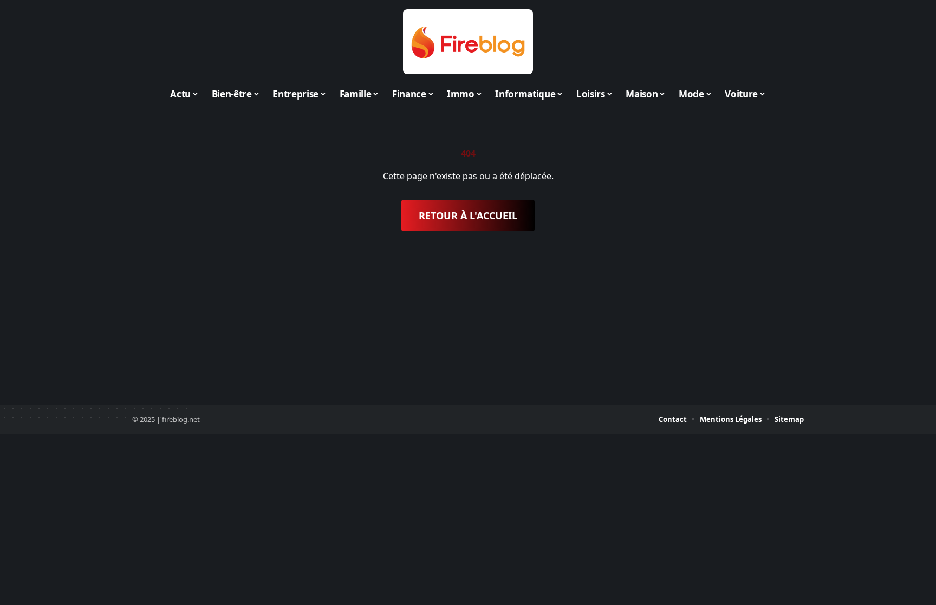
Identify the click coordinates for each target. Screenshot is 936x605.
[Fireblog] (468, 41)
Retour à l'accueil (468, 215)
